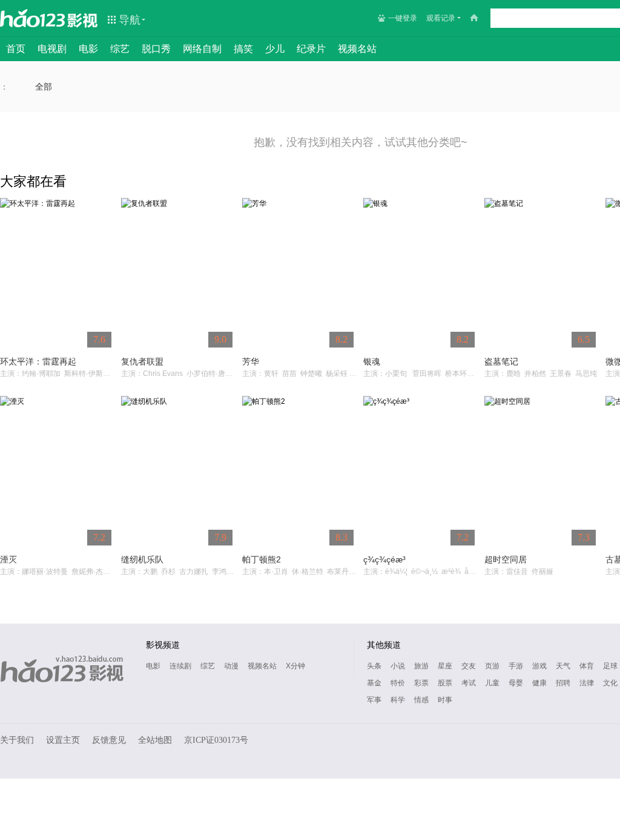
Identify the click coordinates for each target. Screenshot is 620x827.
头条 (374, 666)
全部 (43, 86)
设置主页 (63, 740)
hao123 (32, 18)
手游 (516, 666)
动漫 (231, 666)
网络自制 (202, 49)
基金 (374, 683)
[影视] (83, 19)
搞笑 (243, 49)
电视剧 (52, 49)
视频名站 (357, 49)
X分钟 (295, 666)
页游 (492, 666)
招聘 (563, 683)
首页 (15, 49)
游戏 (539, 666)
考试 (468, 683)
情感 (421, 700)
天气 (563, 666)
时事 (445, 700)
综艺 (120, 49)
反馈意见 (109, 740)
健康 (539, 683)
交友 (468, 666)
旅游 (421, 666)
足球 (610, 666)
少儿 (275, 49)
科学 (398, 700)
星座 (445, 666)
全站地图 (155, 740)
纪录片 (311, 49)
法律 (586, 683)
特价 (398, 683)
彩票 (421, 683)
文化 (610, 683)
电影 (88, 49)
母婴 (516, 683)
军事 (374, 700)
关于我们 (17, 740)
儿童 (492, 683)
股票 (445, 683)
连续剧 (180, 666)
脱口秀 (156, 49)
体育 (586, 666)
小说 (398, 666)
